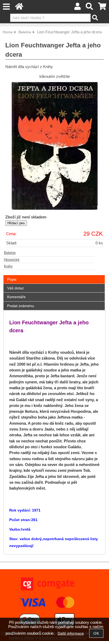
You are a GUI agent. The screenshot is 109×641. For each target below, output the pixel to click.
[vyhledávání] (89, 8)
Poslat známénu (20, 306)
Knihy (8, 266)
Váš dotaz (15, 288)
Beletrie (10, 253)
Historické (11, 260)
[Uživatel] (77, 8)
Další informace (71, 633)
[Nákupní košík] (102, 8)
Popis (11, 279)
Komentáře (16, 297)
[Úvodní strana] (19, 8)
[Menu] (6, 7)
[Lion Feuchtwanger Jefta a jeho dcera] (55, 146)
